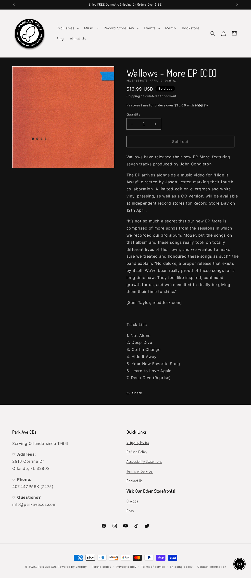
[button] (67, 28)
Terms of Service (139, 471)
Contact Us (134, 480)
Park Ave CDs (47, 566)
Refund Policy (136, 452)
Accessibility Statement (144, 461)
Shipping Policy (137, 442)
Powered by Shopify (72, 566)
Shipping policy (181, 566)
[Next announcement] (237, 4)
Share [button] (137, 393)
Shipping (133, 96)
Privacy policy (126, 566)
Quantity (133, 114)
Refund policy (101, 566)
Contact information (211, 566)
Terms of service (153, 566)
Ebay (130, 511)
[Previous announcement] (14, 4)
